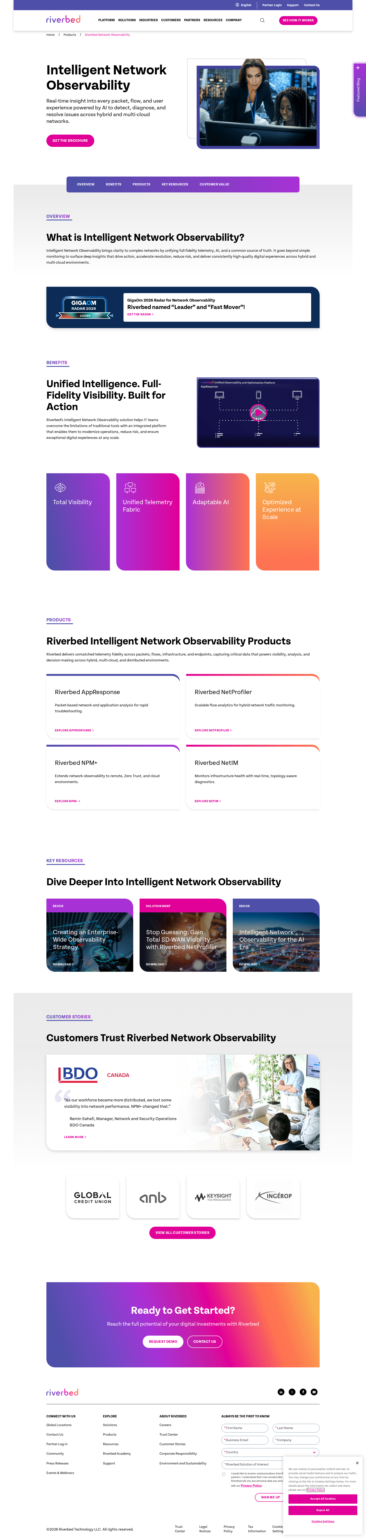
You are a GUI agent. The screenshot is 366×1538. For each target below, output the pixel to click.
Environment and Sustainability (182, 1463)
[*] (244, 1423)
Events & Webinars (60, 1473)
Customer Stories (172, 1444)
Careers (165, 1425)
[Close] (357, 1463)
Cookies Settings (323, 1521)
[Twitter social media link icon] (292, 1392)
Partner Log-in (57, 1444)
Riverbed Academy (117, 1454)
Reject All (322, 1510)
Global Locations (59, 1425)
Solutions (110, 1425)
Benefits (113, 184)
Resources (111, 1444)
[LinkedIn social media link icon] (281, 1392)
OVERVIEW (85, 184)
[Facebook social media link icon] (303, 1392)
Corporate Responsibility (178, 1454)
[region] (323, 1496)
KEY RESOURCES (175, 184)
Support (293, 5)
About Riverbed (173, 1416)
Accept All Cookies (323, 1498)
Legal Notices (205, 1529)
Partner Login (272, 5)
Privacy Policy (251, 1485)
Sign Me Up (270, 1497)
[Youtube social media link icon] (314, 1392)
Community (55, 1454)
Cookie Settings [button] (278, 1529)
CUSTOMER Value (214, 184)
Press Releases (57, 1463)
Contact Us (312, 5)
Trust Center (168, 1435)
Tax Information (257, 1529)
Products (141, 184)
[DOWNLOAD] (89, 935)
